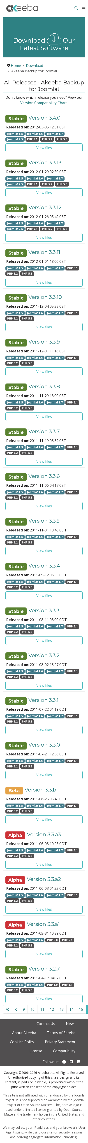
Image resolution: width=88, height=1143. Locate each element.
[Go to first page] (7, 1009)
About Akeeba (24, 1032)
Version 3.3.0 (44, 745)
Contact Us (46, 1023)
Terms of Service (61, 1032)
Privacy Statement (60, 1041)
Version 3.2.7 (44, 969)
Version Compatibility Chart (43, 102)
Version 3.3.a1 (43, 924)
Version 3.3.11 (44, 252)
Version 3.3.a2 (44, 879)
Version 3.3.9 (44, 342)
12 (52, 1009)
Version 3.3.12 (44, 207)
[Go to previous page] (16, 1009)
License (36, 1050)
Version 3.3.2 (44, 655)
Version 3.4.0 (44, 118)
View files (44, 147)
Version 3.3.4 (44, 566)
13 (62, 1009)
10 (32, 1009)
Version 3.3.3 (44, 610)
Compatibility (64, 1050)
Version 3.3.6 (44, 476)
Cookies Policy (22, 1041)
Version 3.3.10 (45, 297)
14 (71, 1009)
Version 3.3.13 (44, 163)
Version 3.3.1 (43, 700)
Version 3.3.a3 (44, 834)
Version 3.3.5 (44, 521)
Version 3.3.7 (44, 431)
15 (81, 1009)
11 (42, 1009)
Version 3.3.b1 (41, 790)
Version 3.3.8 (44, 386)
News (70, 1023)
